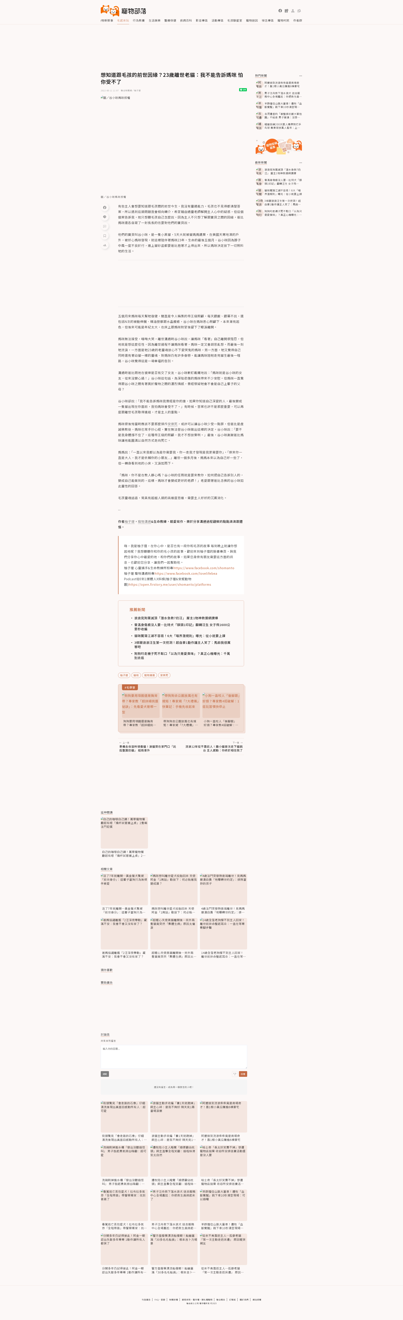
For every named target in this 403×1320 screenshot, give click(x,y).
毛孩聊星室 (234, 20)
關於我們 (244, 1299)
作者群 (297, 20)
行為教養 (139, 20)
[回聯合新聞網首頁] (110, 10)
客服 (163, 1299)
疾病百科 (186, 20)
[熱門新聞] (300, 76)
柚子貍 (124, 675)
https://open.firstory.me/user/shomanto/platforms (170, 584)
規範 (105, 1074)
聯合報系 (220, 1299)
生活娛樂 (155, 20)
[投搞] (286, 11)
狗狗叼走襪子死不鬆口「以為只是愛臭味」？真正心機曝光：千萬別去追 (182, 655)
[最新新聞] (300, 163)
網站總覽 (257, 1299)
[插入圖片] (235, 1074)
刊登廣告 (146, 1299)
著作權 (196, 1299)
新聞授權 (173, 1299)
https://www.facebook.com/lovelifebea (186, 573)
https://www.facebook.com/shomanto (203, 568)
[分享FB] (105, 207)
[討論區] (105, 226)
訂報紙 (232, 1299)
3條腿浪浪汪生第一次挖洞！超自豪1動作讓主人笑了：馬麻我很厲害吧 (182, 644)
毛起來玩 (123, 20)
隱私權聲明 (207, 1299)
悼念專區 (268, 20)
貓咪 (136, 675)
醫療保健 (170, 20)
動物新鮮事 (105, 20)
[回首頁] (123, 10)
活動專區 (218, 20)
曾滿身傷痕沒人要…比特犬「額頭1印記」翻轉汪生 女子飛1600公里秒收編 (182, 627)
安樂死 (164, 675)
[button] (280, 11)
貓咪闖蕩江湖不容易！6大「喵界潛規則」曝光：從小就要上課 (179, 636)
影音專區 (202, 20)
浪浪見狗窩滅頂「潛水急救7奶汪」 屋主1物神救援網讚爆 (176, 618)
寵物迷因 (252, 20)
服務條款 (186, 1299)
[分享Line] (105, 217)
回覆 (243, 1074)
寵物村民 (283, 20)
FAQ (157, 1299)
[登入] (293, 11)
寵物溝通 (149, 675)
